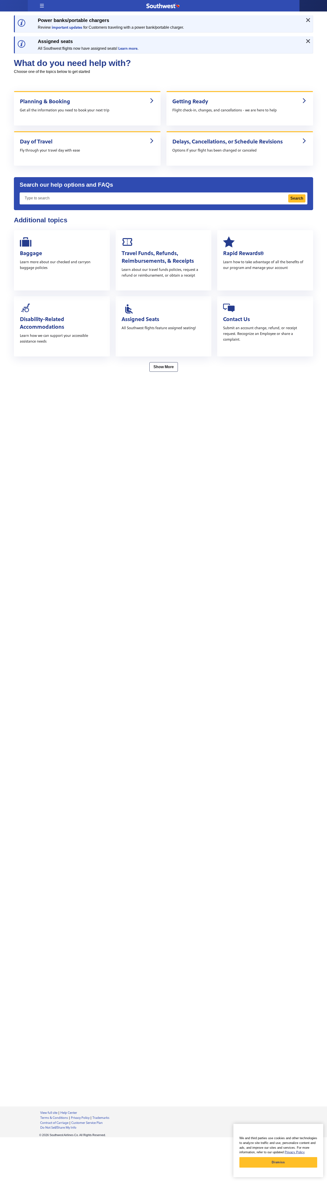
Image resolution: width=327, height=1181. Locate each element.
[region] (278, 1150)
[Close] (308, 20)
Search (296, 198)
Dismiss (278, 1162)
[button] (42, 5)
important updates (67, 27)
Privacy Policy (295, 1152)
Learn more (127, 48)
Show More (163, 367)
